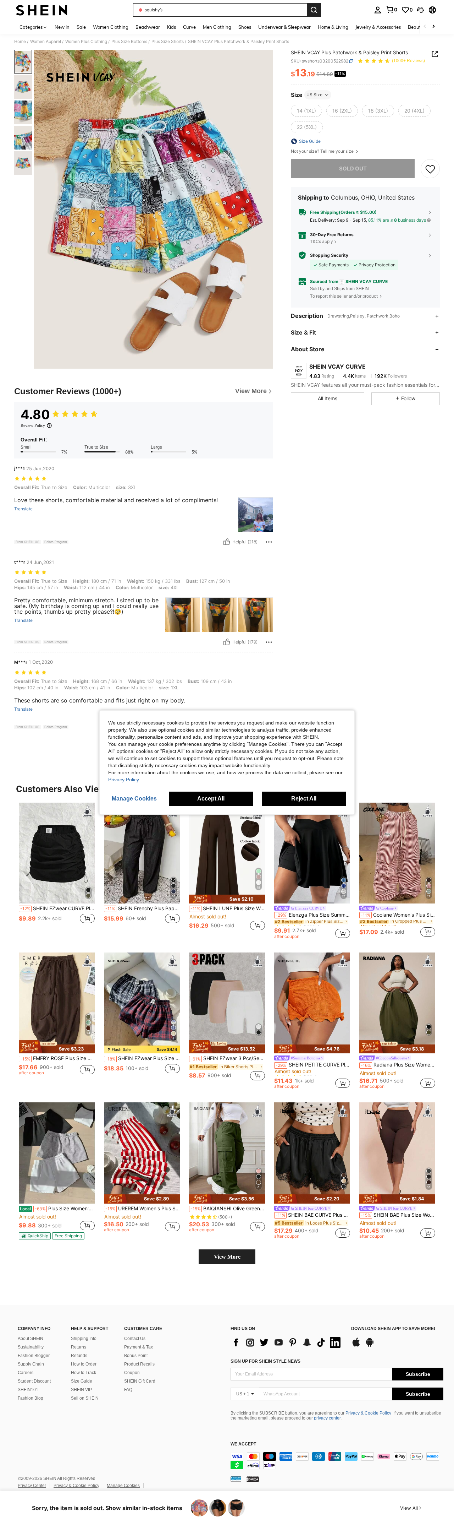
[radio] (306, 111)
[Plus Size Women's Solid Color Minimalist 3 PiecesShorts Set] (57, 1153)
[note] (227, 899)
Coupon (132, 1372)
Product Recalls (139, 1364)
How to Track (83, 1372)
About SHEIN (30, 1338)
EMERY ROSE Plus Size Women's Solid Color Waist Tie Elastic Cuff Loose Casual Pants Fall (57, 1058)
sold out (353, 168)
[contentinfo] (337, 1460)
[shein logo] (41, 10)
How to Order (83, 1364)
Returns (78, 1347)
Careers (25, 1372)
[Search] (314, 10)
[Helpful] (226, 542)
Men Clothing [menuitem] (217, 27)
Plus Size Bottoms (129, 41)
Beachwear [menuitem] (147, 27)
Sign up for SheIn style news (265, 1361)
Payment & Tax (138, 1347)
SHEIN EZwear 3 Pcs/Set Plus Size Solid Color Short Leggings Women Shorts (227, 1058)
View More (227, 1257)
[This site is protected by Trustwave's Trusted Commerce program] (236, 1478)
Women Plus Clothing (86, 41)
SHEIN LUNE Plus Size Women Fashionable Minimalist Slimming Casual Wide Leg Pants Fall (227, 908)
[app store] (356, 1345)
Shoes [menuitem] (244, 27)
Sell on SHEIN (85, 1398)
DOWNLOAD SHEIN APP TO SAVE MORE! (393, 1328)
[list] (287, 1342)
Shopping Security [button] (329, 255)
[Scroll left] (424, 27)
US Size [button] (314, 94)
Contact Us (134, 1338)
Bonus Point (136, 1355)
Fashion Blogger (34, 1355)
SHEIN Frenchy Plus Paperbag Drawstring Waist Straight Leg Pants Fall (142, 908)
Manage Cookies (123, 1485)
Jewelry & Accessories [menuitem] (378, 27)
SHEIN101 (28, 1389)
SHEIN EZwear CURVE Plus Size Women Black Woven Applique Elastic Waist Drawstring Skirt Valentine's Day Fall (57, 908)
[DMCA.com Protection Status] (253, 1478)
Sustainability (31, 1347)
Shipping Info (83, 1338)
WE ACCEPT (243, 1444)
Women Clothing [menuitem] (110, 27)
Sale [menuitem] (81, 27)
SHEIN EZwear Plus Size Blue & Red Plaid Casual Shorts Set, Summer (142, 1058)
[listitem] (57, 870)
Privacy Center (32, 1485)
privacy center (327, 1418)
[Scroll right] (433, 27)
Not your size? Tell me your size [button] (323, 151)
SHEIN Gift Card (139, 1381)
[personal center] (377, 10)
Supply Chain (31, 1364)
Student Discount (34, 1381)
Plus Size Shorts (167, 41)
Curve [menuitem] (189, 27)
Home (20, 41)
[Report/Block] (269, 542)
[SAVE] (430, 168)
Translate (23, 508)
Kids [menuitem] (171, 27)
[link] (392, 9)
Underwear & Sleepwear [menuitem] (284, 27)
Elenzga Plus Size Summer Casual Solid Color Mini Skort (313, 915)
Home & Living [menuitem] (333, 27)
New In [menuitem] (62, 27)
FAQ (128, 1389)
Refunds (79, 1355)
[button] (420, 10)
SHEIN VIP (81, 1389)
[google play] (370, 1345)
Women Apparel (45, 41)
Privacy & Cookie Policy (368, 1413)
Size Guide (81, 1381)
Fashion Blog (30, 1398)
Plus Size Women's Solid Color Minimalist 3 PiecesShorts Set (57, 1208)
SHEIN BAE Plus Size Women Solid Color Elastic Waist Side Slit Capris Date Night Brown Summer (398, 1215)
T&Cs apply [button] (321, 241)
